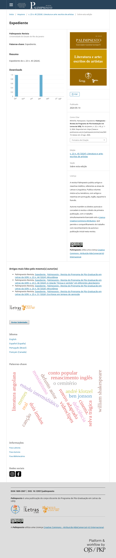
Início (11, 14)
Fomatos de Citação (80, 140)
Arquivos (21, 14)
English (12, 339)
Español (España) (17, 343)
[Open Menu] (11, 4)
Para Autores (14, 452)
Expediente (40, 274)
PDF (76, 94)
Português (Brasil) (17, 347)
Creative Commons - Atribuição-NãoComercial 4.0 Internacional (87, 253)
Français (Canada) (17, 352)
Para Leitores (14, 447)
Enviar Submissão (19, 322)
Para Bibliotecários (17, 456)
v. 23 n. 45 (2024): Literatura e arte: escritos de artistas (51, 14)
